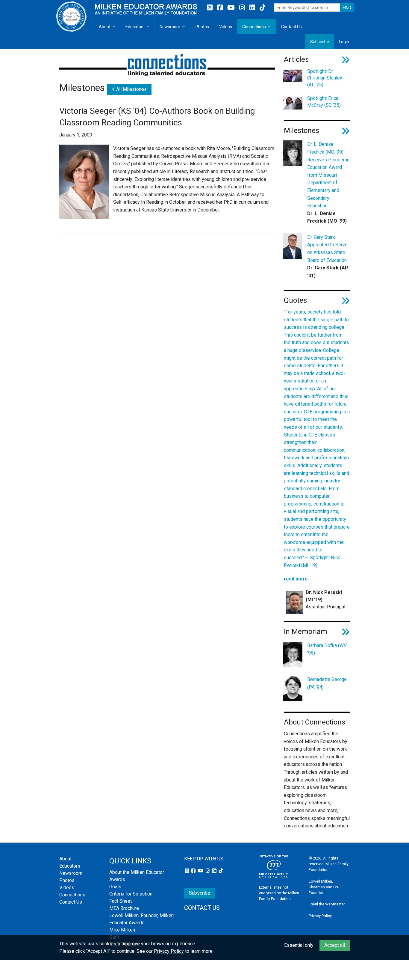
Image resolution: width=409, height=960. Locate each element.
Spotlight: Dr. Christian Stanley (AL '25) (324, 78)
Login (344, 41)
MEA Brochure (124, 908)
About (104, 26)
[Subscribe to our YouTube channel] (232, 7)
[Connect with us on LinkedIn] (253, 7)
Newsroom (170, 26)
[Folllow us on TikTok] (262, 7)
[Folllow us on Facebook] (221, 7)
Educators (135, 26)
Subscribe (319, 41)
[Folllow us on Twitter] (210, 7)
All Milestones (131, 89)
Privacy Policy (320, 916)
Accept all (334, 945)
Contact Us (291, 26)
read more (296, 579)
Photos (202, 26)
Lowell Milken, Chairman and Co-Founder (324, 887)
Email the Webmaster (327, 904)
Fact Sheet (120, 901)
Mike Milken (122, 930)
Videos (225, 26)
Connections (254, 26)
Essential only (298, 945)
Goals (115, 887)
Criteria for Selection (130, 894)
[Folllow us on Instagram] (243, 7)
